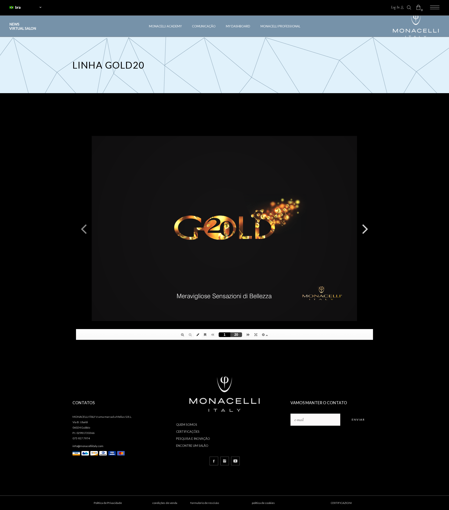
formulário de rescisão (204, 503)
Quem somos (186, 424)
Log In (395, 7)
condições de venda (164, 503)
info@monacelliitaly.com (87, 446)
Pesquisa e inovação (193, 438)
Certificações (187, 431)
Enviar (358, 419)
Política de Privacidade (108, 503)
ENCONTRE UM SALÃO (192, 446)
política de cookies (263, 503)
